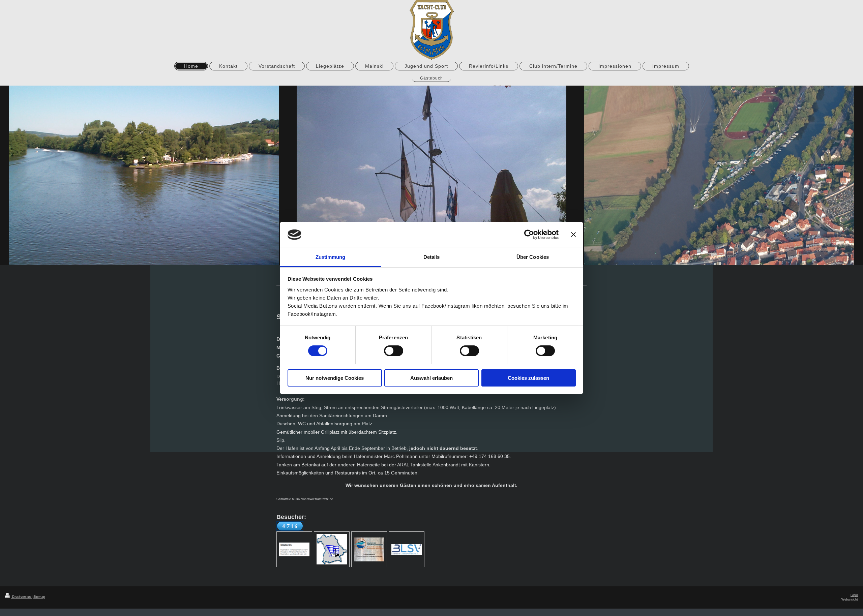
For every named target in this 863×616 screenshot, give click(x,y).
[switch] (393, 350)
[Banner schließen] (573, 234)
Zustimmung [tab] (331, 257)
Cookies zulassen (528, 378)
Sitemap (39, 596)
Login (854, 595)
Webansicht (849, 599)
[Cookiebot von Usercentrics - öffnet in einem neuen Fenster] (529, 234)
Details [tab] (431, 257)
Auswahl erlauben (431, 378)
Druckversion (21, 596)
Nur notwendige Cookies (334, 378)
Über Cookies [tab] (532, 257)
